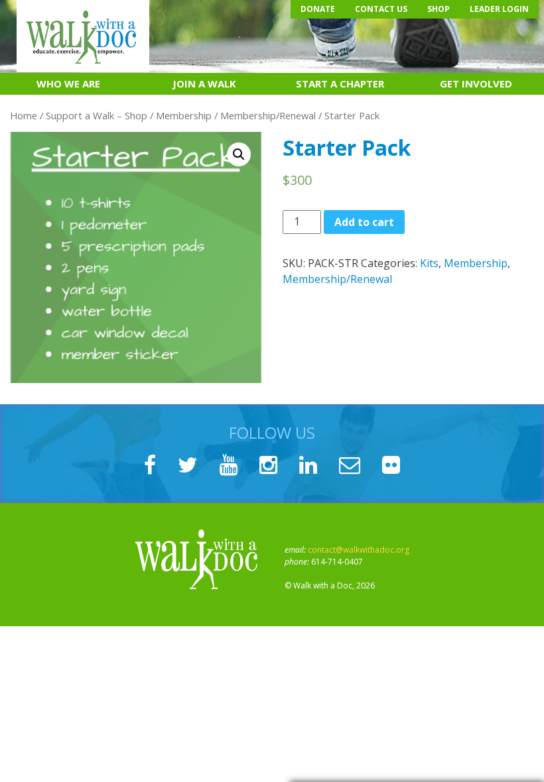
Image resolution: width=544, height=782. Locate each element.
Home (23, 115)
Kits (429, 263)
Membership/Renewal (268, 115)
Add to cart (364, 222)
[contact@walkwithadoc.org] (349, 468)
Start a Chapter (340, 83)
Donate (318, 9)
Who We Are (68, 83)
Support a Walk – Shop (96, 115)
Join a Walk (204, 83)
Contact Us (381, 9)
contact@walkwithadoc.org (358, 549)
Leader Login (499, 9)
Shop (438, 9)
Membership (184, 115)
